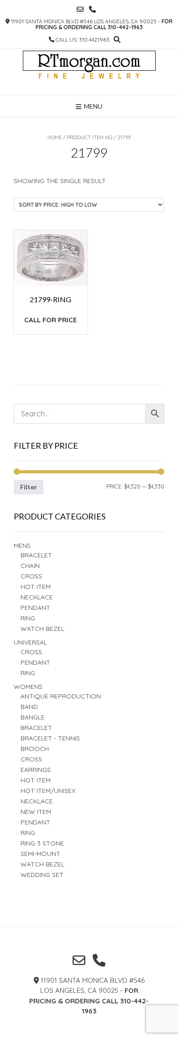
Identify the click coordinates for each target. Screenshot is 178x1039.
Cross (31, 576)
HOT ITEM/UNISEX (48, 791)
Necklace (37, 597)
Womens (28, 686)
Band (29, 707)
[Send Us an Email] (80, 9)
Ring (28, 673)
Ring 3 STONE (42, 843)
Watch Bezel (42, 628)
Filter (28, 487)
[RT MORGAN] (89, 72)
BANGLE (33, 717)
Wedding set (42, 875)
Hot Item (36, 586)
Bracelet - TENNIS (50, 738)
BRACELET (36, 555)
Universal (30, 642)
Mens (22, 545)
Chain (30, 565)
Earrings (36, 770)
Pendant (35, 607)
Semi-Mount (40, 854)
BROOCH (35, 749)
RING (28, 618)
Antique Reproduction (61, 696)
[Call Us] (92, 9)
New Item (36, 812)
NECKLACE (37, 801)
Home (54, 137)
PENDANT (35, 662)
